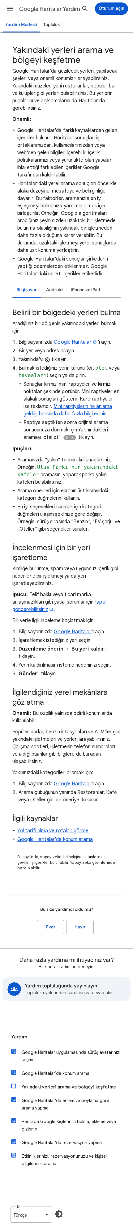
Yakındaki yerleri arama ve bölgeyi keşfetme (69, 1087)
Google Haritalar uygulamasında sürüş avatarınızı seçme (71, 1056)
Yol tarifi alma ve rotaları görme (52, 831)
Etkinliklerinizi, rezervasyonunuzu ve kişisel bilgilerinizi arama (64, 1159)
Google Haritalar (72, 342)
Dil (19, 1206)
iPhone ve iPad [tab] (85, 289)
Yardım (19, 1037)
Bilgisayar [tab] (26, 289)
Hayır (80, 927)
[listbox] (31, 1215)
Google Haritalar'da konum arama (55, 839)
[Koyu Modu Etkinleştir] (58, 1214)
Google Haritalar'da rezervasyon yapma (62, 1142)
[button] (9, 8)
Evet (50, 927)
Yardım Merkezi (21, 24)
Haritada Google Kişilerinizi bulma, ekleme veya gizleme (69, 1125)
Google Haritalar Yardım (49, 9)
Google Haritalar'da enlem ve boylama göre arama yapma (65, 1104)
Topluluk (51, 24)
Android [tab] (54, 289)
